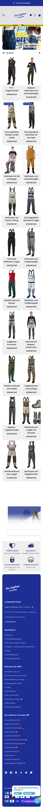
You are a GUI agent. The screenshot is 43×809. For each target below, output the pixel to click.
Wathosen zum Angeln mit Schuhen (31, 430)
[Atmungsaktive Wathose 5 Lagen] (31, 201)
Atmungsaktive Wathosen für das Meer (31, 135)
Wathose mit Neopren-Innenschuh (31, 344)
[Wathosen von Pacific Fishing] (11, 201)
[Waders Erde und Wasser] (11, 283)
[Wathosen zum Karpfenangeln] (31, 242)
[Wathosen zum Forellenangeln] (31, 283)
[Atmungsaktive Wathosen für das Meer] (31, 115)
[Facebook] (11, 772)
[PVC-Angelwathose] (11, 71)
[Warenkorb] (39, 15)
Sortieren (10, 53)
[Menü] (3, 15)
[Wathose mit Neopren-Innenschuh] (31, 325)
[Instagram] (5, 772)
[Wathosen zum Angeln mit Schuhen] (31, 410)
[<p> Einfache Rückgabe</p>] (21, 3)
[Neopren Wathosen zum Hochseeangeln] (31, 71)
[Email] (26, 772)
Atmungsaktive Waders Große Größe (12, 135)
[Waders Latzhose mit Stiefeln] (11, 369)
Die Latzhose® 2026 (11, 788)
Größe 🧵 (18, 793)
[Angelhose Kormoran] (11, 325)
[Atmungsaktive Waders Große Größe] (11, 115)
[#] (21, 38)
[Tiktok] (21, 772)
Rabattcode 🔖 (29, 793)
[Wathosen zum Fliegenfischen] (31, 455)
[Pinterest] (16, 772)
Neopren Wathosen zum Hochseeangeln (31, 91)
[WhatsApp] (31, 772)
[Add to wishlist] (18, 60)
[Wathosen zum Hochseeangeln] (31, 159)
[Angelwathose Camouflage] (31, 369)
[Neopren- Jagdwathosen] (11, 410)
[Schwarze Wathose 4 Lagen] (11, 242)
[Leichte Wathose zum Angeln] (11, 455)
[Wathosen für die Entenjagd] (11, 159)
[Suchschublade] (31, 15)
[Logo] (20, 15)
